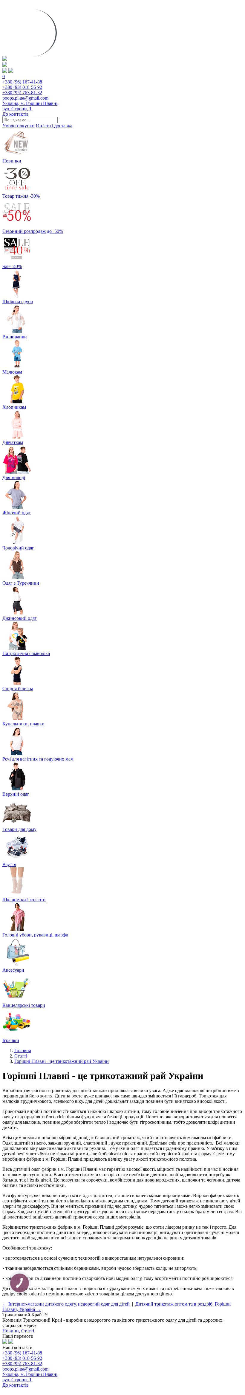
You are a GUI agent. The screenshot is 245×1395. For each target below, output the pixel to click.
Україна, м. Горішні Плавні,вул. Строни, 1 (30, 106)
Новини (10, 1330)
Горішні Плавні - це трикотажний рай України (61, 1061)
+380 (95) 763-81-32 (22, 92)
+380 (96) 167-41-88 (22, 81)
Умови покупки (18, 125)
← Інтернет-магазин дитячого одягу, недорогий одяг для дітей (66, 1303)
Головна (22, 1050)
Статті (20, 1055)
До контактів (15, 114)
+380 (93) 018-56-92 (22, 87)
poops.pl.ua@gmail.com (25, 97)
